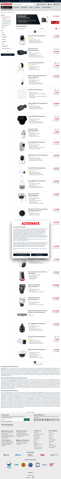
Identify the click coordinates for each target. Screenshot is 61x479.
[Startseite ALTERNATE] (6, 4)
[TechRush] (53, 419)
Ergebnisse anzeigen (8, 54)
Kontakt (58, 1)
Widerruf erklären (37, 438)
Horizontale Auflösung (6, 48)
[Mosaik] (59, 28)
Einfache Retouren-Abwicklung (25, 1)
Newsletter (43, 1)
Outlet (31, 7)
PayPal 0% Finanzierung (5, 1)
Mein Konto (36, 432)
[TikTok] (43, 419)
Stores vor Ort (51, 438)
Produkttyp (4, 41)
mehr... (3, 27)
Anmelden (27, 419)
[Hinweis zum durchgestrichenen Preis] (52, 22)
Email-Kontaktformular (23, 435)
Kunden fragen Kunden (38, 448)
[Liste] (56, 28)
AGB (50, 442)
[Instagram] (37, 419)
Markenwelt (51, 436)
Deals (16, 7)
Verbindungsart (5, 45)
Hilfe (55, 1)
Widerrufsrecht (37, 436)
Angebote (37, 7)
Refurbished (24, 7)
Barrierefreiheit (52, 447)
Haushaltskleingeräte (6, 23)
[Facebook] (35, 419)
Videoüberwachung (7, 20)
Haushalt (4, 12)
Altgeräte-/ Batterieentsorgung (37, 443)
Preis (3, 32)
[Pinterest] (48, 419)
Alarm (4, 18)
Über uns (50, 432)
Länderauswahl (30, 475)
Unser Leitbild (51, 441)
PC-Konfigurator (46, 7)
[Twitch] (58, 419)
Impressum (30, 472)
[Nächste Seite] (46, 32)
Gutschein (36, 445)
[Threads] (40, 419)
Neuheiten (4, 34)
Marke (3, 43)
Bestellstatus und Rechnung (39, 433)
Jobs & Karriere (52, 433)
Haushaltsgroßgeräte (6, 21)
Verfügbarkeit (4, 36)
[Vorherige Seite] (30, 32)
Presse (50, 435)
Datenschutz (9, 421)
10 (43, 31)
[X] (45, 419)
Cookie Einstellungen (53, 445)
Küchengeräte (5, 25)
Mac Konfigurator (7, 9)
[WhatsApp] (50, 419)
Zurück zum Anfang (30, 412)
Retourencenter (37, 435)
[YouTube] (55, 419)
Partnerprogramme (52, 439)
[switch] (58, 7)
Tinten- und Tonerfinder (38, 447)
